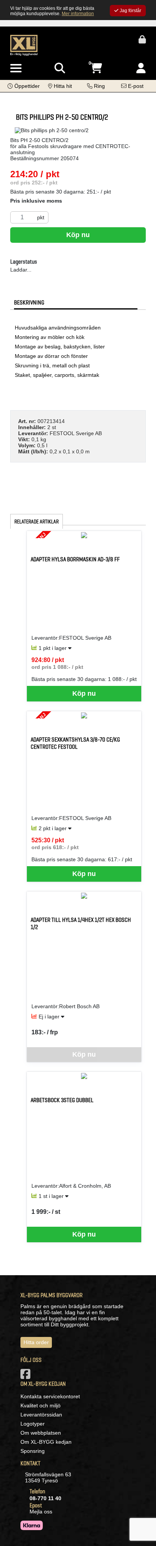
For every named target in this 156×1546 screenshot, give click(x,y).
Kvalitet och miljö (40, 1405)
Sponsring (32, 1451)
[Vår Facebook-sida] (26, 1376)
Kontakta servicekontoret (50, 1396)
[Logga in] (141, 68)
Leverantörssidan (41, 1415)
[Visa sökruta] (60, 68)
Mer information (78, 13)
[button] (24, 86)
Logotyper (32, 1424)
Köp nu (78, 235)
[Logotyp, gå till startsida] (23, 45)
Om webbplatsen (40, 1433)
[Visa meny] (16, 68)
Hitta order (36, 1342)
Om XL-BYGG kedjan (46, 1442)
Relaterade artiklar (36, 521)
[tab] (75, 302)
